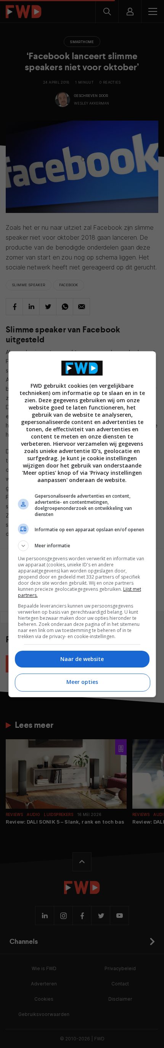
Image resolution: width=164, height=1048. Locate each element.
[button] (82, 545)
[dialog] (82, 524)
